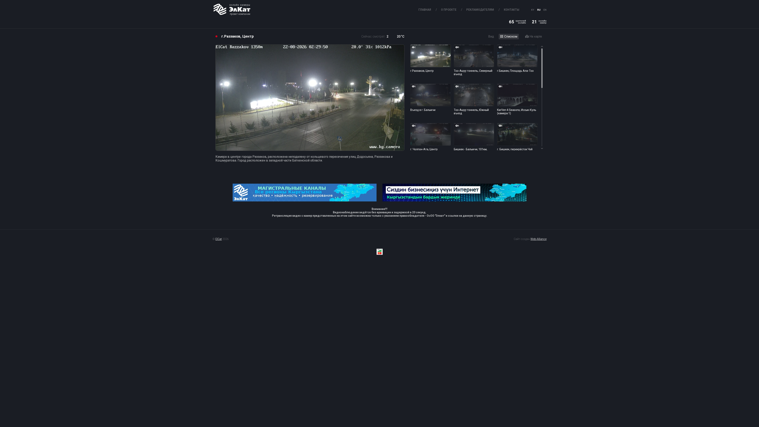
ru (538, 10)
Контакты (511, 9)
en (545, 10)
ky (532, 10)
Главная (424, 9)
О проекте (448, 9)
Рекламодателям (480, 9)
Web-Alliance (539, 239)
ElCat (218, 239)
